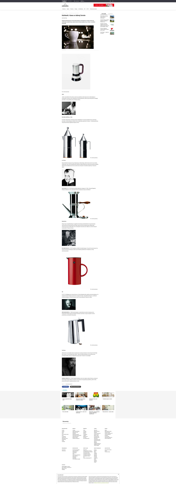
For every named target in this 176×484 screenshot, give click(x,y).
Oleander (95, 453)
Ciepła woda (64, 437)
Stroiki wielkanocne (108, 438)
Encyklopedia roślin (97, 439)
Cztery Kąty (64, 450)
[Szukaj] (110, 1)
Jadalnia (84, 435)
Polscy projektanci (108, 434)
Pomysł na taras (107, 451)
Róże (95, 451)
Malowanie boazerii (76, 434)
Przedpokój (85, 434)
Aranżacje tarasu (96, 437)
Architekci (106, 435)
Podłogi (74, 430)
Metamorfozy (85, 436)
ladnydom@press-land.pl (66, 466)
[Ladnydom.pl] (64, 1)
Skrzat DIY (85, 449)
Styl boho (84, 437)
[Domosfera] (70, 1)
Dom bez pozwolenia (76, 449)
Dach (62, 435)
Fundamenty (64, 439)
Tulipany (95, 452)
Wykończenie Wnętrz (76, 431)
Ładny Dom (63, 449)
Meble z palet (96, 435)
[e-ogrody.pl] (76, 1)
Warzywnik (96, 438)
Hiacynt (95, 449)
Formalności (64, 436)
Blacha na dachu (75, 437)
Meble (106, 430)
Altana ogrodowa (96, 431)
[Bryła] (82, 1)
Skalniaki (95, 432)
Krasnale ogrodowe (97, 440)
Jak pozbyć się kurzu (86, 453)
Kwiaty (95, 462)
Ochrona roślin (96, 434)
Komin (63, 432)
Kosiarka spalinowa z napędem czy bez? (97, 444)
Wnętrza (66, 13)
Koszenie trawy (96, 436)
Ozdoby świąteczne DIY (109, 433)
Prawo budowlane (75, 450)
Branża (106, 450)
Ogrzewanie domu (65, 438)
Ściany (63, 440)
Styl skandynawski (86, 438)
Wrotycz (95, 441)
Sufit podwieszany (76, 436)
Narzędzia (74, 433)
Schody (63, 431)
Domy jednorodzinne (108, 449)
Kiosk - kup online (99, 5)
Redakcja (63, 469)
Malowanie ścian (75, 432)
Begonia (95, 450)
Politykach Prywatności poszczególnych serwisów (101, 482)
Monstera (95, 430)
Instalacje (63, 441)
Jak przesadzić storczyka (87, 450)
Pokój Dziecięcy (107, 432)
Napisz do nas (64, 468)
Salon (84, 430)
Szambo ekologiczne (76, 438)
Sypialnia (84, 432)
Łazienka (84, 431)
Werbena (95, 461)
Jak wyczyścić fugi (86, 452)
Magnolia (95, 442)
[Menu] (113, 1)
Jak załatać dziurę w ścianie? (88, 451)
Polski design (107, 436)
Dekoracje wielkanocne (108, 437)
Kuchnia (84, 433)
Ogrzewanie (74, 452)
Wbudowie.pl (75, 451)
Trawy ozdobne (96, 445)
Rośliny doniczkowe (97, 433)
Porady (63, 430)
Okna (62, 433)
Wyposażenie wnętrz (108, 431)
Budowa (63, 13)
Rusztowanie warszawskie (77, 435)
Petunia (95, 460)
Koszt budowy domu (65, 434)
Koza (73, 453)
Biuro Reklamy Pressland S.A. (66, 467)
